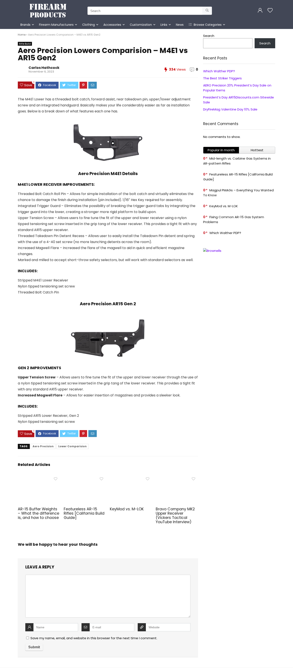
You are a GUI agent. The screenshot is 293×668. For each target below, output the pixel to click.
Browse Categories (207, 25)
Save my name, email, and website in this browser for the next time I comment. (93, 638)
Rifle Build (25, 43)
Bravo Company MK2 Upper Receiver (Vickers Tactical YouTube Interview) (175, 515)
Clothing (88, 25)
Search (208, 35)
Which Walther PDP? (219, 71)
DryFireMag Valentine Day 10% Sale (230, 109)
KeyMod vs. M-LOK (127, 509)
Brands (25, 25)
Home (22, 34)
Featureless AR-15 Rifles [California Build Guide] (84, 513)
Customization (141, 25)
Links (163, 25)
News (180, 25)
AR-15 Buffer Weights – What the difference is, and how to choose (38, 513)
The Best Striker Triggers (222, 78)
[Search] (207, 11)
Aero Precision (43, 446)
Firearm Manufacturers (56, 25)
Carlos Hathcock (44, 67)
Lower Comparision (72, 446)
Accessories (112, 25)
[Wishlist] (270, 10)
